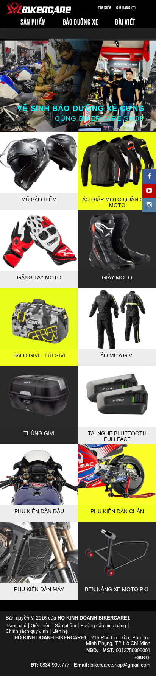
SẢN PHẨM (33, 21)
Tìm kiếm (104, 7)
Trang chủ (16, 625)
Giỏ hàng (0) (126, 7)
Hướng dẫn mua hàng (103, 625)
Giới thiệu (41, 625)
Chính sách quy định (27, 631)
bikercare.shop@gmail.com (120, 665)
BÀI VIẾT (125, 21)
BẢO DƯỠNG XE (80, 21)
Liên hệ (60, 631)
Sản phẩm (65, 625)
